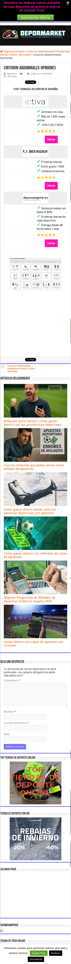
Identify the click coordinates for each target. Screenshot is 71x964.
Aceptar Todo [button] (38, 953)
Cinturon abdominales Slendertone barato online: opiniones (21, 367)
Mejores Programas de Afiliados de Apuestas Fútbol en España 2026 (29, 599)
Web (6, 734)
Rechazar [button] (55, 953)
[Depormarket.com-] (35, 34)
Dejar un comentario (41, 73)
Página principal (13, 51)
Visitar (51, 139)
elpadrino (12, 73)
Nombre (10, 711)
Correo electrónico (16, 723)
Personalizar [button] (36, 959)
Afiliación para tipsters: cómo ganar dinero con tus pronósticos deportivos (32, 422)
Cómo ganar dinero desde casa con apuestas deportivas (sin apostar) (30, 511)
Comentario (12, 680)
